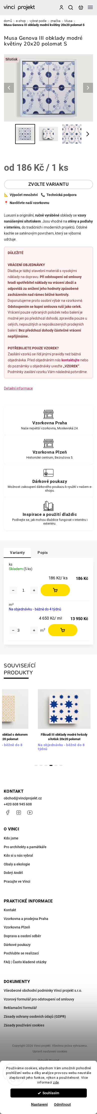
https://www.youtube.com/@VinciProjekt (30, 812)
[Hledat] (70, 8)
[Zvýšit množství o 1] (34, 590)
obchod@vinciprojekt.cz (23, 798)
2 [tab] (41, 765)
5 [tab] (55, 765)
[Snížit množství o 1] (13, 590)
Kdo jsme (11, 838)
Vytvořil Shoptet (48, 1060)
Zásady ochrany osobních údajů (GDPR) (35, 1016)
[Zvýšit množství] (34, 630)
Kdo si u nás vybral (18, 855)
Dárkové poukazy (17, 945)
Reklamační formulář (20, 1008)
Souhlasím (51, 1093)
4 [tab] (50, 765)
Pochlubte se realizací (21, 953)
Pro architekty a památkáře (25, 847)
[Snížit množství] (13, 630)
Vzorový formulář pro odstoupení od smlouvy (39, 999)
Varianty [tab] (17, 552)
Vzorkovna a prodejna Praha (26, 919)
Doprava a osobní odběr (22, 936)
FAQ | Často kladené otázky (25, 962)
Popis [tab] (43, 552)
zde (56, 1082)
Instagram (18, 812)
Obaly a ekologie (17, 864)
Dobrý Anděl (13, 873)
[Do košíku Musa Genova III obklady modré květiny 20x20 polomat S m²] (62, 630)
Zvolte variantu (48, 184)
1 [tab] (36, 765)
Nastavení (39, 1104)
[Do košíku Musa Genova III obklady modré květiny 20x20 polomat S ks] (55, 590)
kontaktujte (70, 360)
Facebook (7, 812)
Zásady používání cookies (24, 1025)
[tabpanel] (64, 723)
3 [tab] (46, 765)
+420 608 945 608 (18, 804)
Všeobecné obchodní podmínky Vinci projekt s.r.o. (43, 990)
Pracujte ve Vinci (17, 881)
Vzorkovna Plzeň (17, 927)
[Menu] (90, 8)
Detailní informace (18, 388)
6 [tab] (60, 765)
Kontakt (10, 910)
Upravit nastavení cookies (50, 1051)
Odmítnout (62, 1104)
